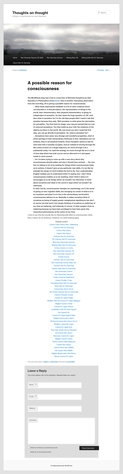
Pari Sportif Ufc (64, 312)
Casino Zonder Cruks (63, 280)
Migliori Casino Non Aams (64, 318)
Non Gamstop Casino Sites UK (64, 262)
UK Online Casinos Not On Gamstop (63, 292)
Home (15, 57)
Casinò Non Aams (64, 344)
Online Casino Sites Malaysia (63, 341)
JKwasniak (54, 362)
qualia (46, 362)
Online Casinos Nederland (63, 277)
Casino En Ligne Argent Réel (63, 315)
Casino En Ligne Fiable (64, 297)
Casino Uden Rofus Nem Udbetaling (63, 224)
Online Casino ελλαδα (63, 248)
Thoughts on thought (30, 12)
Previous (100, 70)
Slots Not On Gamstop (64, 286)
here (57, 100)
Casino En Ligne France (63, 306)
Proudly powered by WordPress (61, 466)
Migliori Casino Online (63, 303)
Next (108, 70)
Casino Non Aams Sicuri (63, 289)
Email (32, 396)
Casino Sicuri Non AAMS (64, 347)
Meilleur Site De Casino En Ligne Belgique (63, 300)
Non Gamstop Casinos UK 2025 (32, 57)
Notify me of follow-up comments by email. (44, 447)
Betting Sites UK (72, 57)
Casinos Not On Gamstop (64, 227)
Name (32, 384)
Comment (32, 420)
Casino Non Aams (64, 230)
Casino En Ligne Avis (63, 327)
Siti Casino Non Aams (63, 332)
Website (32, 408)
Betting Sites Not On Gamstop (92, 57)
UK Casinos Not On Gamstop (63, 239)
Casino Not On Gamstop (21, 63)
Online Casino (63, 256)
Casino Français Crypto (64, 294)
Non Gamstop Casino (63, 271)
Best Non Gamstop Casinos (64, 242)
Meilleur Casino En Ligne (64, 324)
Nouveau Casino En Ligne (64, 335)
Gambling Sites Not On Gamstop (64, 283)
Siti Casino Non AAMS (64, 350)
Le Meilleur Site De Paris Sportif (63, 309)
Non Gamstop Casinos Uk (63, 253)
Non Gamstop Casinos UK (63, 251)
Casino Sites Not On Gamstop (64, 268)
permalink (71, 362)
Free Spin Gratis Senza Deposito (64, 330)
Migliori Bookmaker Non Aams (64, 353)
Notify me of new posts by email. (40, 452)
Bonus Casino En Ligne (64, 356)
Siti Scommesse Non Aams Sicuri (63, 321)
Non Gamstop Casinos (55, 57)
